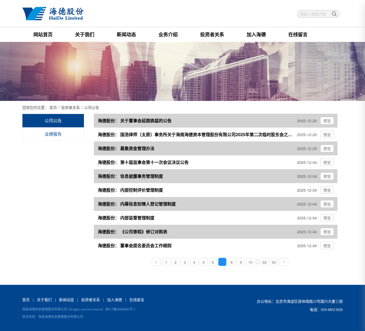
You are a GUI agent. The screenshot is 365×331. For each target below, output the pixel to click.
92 (264, 262)
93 (274, 262)
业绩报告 (53, 134)
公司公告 (53, 120)
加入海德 (256, 34)
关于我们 (84, 34)
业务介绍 (168, 34)
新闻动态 (126, 34)
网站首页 (43, 34)
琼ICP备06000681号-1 (120, 309)
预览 (327, 120)
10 (250, 262)
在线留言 (298, 34)
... (257, 262)
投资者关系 (212, 34)
